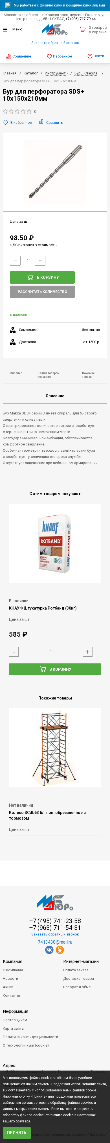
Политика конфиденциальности (30, 1037)
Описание (15, 373)
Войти (98, 56)
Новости (10, 978)
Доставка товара (78, 978)
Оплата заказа (76, 970)
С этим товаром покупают (49, 375)
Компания (12, 961)
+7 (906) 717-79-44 (80, 19)
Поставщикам (15, 1020)
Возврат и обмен (78, 987)
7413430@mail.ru (55, 942)
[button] (55, 112)
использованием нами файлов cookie (65, 1090)
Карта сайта (13, 1028)
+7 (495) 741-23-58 (55, 921)
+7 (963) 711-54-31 (55, 927)
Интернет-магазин (81, 961)
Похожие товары (88, 375)
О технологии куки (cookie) (26, 1045)
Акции (8, 987)
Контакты (11, 995)
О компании (13, 970)
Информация (15, 1011)
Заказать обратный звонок (55, 43)
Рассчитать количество (42, 292)
